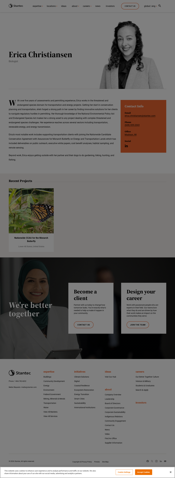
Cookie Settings (124, 472)
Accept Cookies (143, 472)
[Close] (171, 472)
